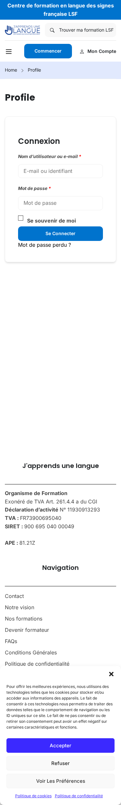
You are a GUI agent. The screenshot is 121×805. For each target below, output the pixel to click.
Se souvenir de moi (51, 220)
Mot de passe (34, 188)
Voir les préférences (60, 781)
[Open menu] (9, 52)
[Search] (52, 30)
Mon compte (101, 51)
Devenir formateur (27, 630)
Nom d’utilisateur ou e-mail (49, 156)
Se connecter (60, 233)
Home (11, 70)
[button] (111, 674)
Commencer (48, 51)
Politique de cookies (33, 795)
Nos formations (23, 618)
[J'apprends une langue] (22, 29)
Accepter (60, 745)
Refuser (60, 763)
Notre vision (19, 607)
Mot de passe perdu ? (44, 245)
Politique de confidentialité (79, 795)
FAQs (11, 641)
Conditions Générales (31, 652)
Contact (14, 596)
